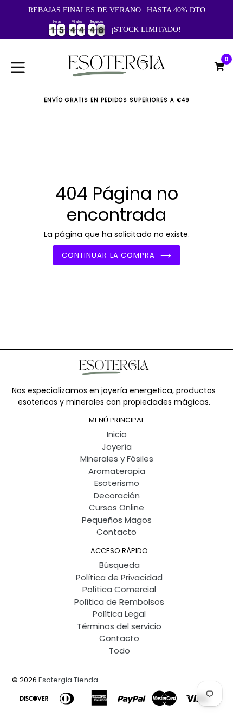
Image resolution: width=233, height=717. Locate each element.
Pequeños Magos (117, 520)
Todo (119, 650)
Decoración (117, 495)
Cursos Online (116, 507)
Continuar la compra (108, 255)
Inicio (117, 434)
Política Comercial (119, 589)
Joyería (117, 446)
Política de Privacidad (119, 577)
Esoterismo (116, 483)
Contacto (116, 531)
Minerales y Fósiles (116, 458)
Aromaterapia (116, 471)
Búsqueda (119, 565)
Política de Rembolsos (119, 601)
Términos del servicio (119, 626)
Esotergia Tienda (68, 680)
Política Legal (119, 613)
